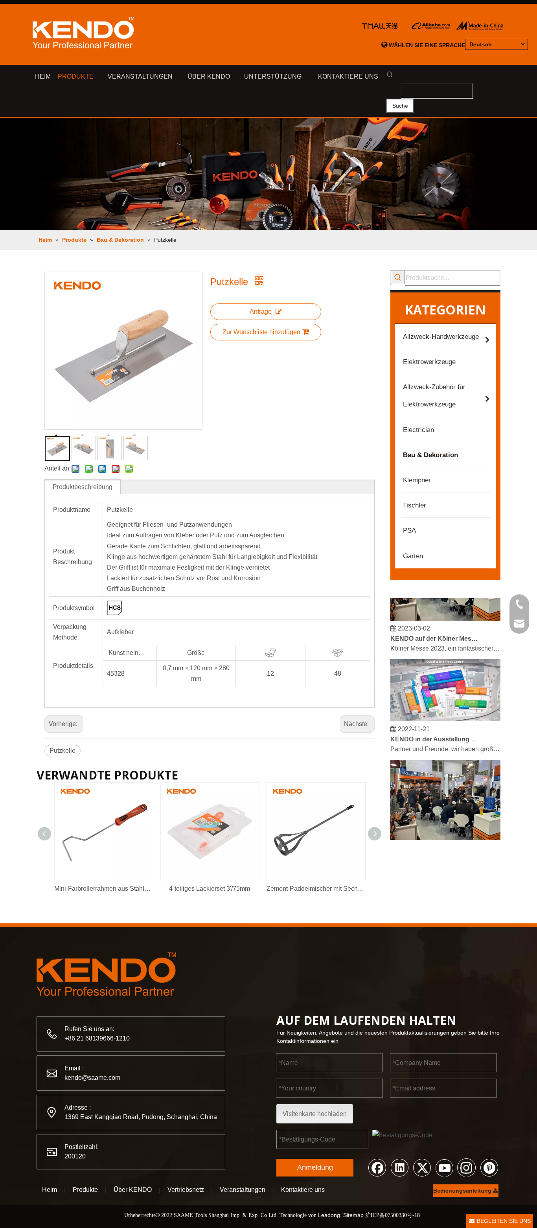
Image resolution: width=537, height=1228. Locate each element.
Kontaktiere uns (303, 1189)
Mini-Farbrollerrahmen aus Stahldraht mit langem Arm (103, 888)
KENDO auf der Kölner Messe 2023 (434, 633)
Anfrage (261, 311)
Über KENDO (133, 1189)
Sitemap (353, 1215)
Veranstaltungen (242, 1189)
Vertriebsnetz (185, 1189)
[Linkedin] (399, 1167)
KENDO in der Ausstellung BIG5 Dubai (434, 734)
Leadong (329, 1215)
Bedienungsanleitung (463, 1191)
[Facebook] (377, 1167)
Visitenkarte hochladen (315, 1113)
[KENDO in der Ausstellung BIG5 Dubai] (445, 714)
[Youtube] (444, 1167)
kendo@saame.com (92, 1077)
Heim (49, 1189)
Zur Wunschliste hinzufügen (261, 332)
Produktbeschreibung (82, 486)
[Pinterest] (489, 1167)
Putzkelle (62, 750)
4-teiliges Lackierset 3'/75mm (209, 888)
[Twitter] (421, 1167)
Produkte (85, 1189)
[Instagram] (466, 1167)
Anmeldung (315, 1167)
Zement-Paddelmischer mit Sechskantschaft (316, 888)
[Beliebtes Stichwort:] (398, 277)
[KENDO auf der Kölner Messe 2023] (445, 613)
